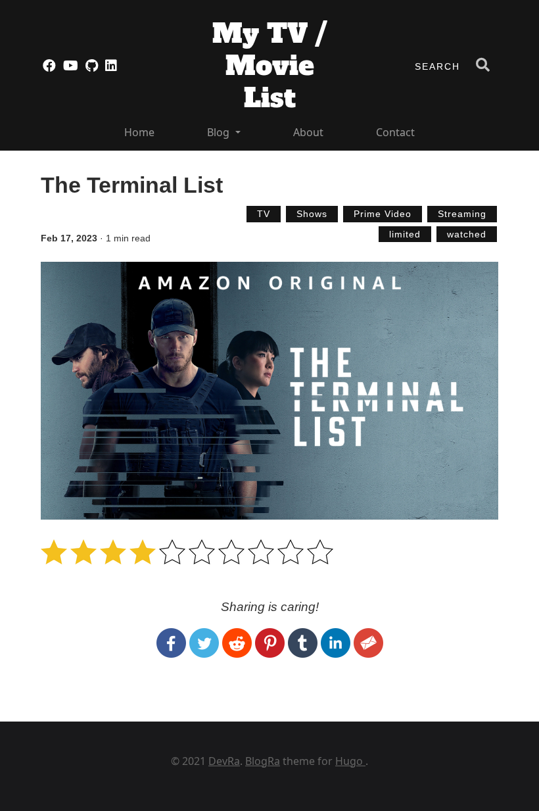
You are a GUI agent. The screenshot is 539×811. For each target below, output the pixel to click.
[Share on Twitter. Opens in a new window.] (205, 642)
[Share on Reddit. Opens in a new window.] (238, 642)
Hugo (350, 761)
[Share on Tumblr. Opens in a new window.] (304, 642)
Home (139, 132)
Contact (395, 132)
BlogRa (262, 761)
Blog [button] (219, 132)
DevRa (224, 761)
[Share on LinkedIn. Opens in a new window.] (337, 642)
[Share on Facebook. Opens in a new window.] (172, 642)
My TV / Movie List (269, 66)
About (308, 132)
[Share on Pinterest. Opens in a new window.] (271, 642)
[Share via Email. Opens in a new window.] (368, 642)
